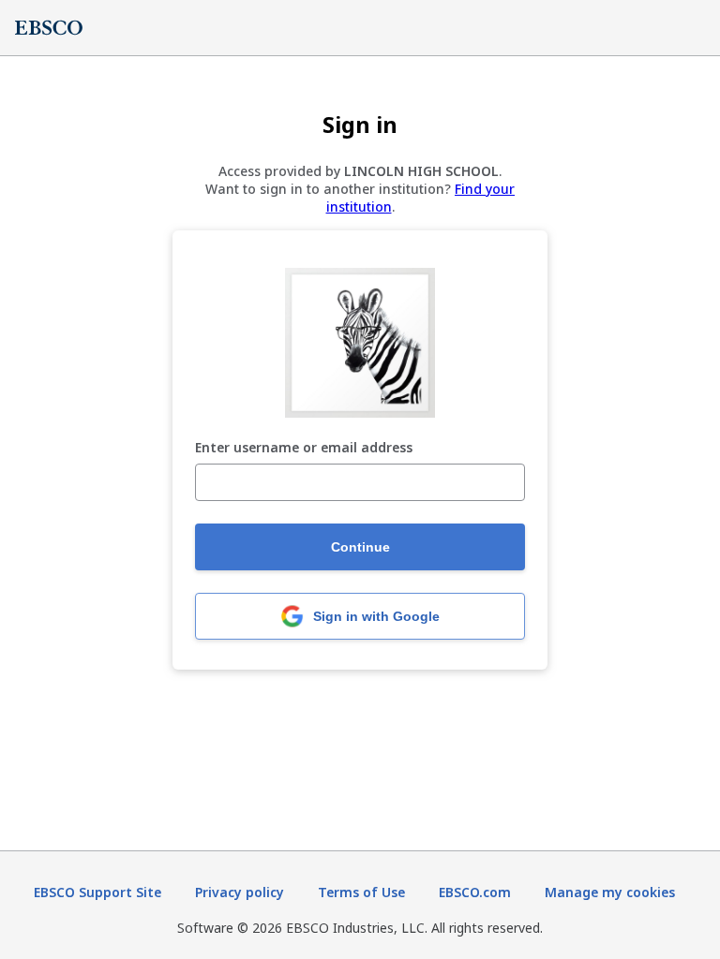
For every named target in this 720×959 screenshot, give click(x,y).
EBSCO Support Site (97, 892)
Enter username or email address (303, 448)
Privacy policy (239, 892)
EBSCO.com (475, 892)
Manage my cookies (610, 892)
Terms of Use (361, 892)
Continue (360, 546)
